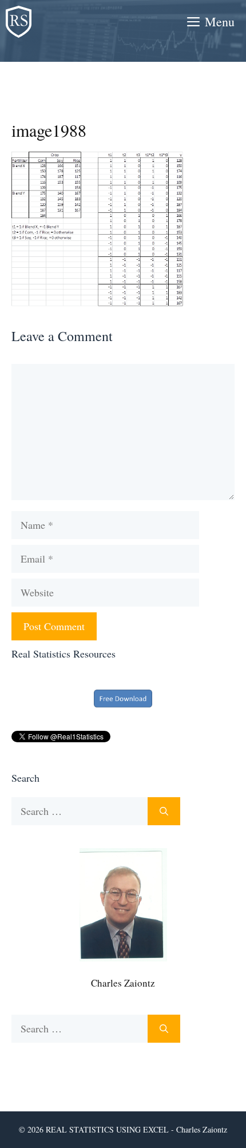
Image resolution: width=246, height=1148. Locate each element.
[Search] (164, 811)
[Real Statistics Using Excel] (18, 21)
